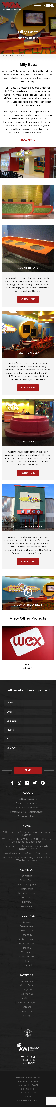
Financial (26, 948)
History (26, 1015)
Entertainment (26, 943)
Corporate (26, 952)
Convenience (26, 956)
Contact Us (27, 981)
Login (28, 1096)
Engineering (26, 889)
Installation (27, 906)
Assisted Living (26, 939)
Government (27, 926)
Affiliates (26, 998)
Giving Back (26, 985)
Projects (12, 56)
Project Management (26, 884)
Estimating (26, 876)
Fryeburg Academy (26, 803)
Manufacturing (26, 893)
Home (5, 56)
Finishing (26, 897)
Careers (26, 1007)
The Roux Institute (26, 799)
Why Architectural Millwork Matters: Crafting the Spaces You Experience (26, 840)
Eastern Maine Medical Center (26, 812)
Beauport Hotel (26, 816)
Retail (27, 961)
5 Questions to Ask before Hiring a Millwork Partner (26, 833)
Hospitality (26, 935)
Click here (28, 299)
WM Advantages (27, 1002)
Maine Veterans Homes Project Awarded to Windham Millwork (26, 858)
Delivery (26, 902)
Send (28, 770)
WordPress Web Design (28, 1100)
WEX (28, 664)
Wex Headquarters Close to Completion (26, 853)
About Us (26, 1011)
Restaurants (26, 965)
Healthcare (27, 930)
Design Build (27, 880)
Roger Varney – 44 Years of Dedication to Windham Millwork (27, 847)
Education (26, 922)
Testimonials (26, 994)
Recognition (26, 989)
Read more (28, 140)
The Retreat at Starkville (26, 807)
